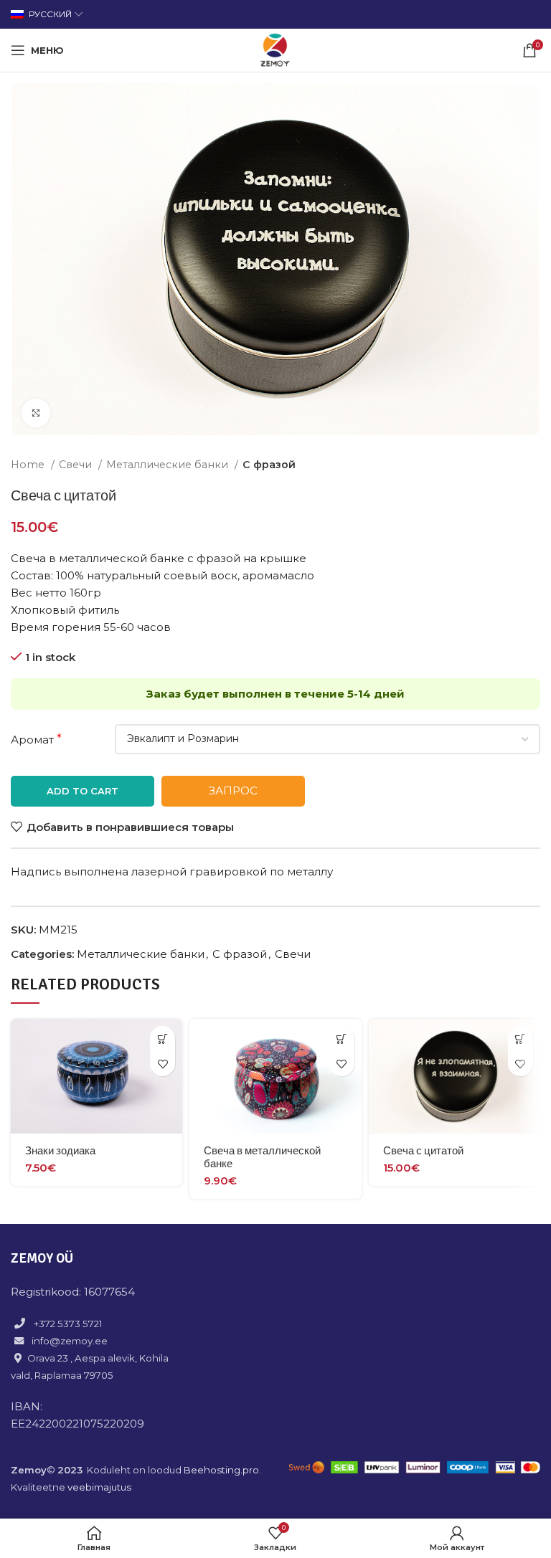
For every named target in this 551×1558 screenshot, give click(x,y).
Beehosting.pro (221, 1470)
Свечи (77, 464)
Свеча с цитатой (423, 1150)
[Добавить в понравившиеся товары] (162, 1063)
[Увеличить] (36, 413)
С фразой (269, 464)
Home (29, 464)
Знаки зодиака (60, 1150)
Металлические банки (168, 464)
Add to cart (82, 791)
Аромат (32, 739)
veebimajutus (99, 1487)
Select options (162, 1038)
